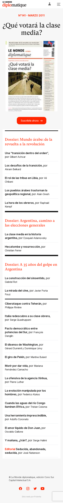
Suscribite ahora (30, 120)
